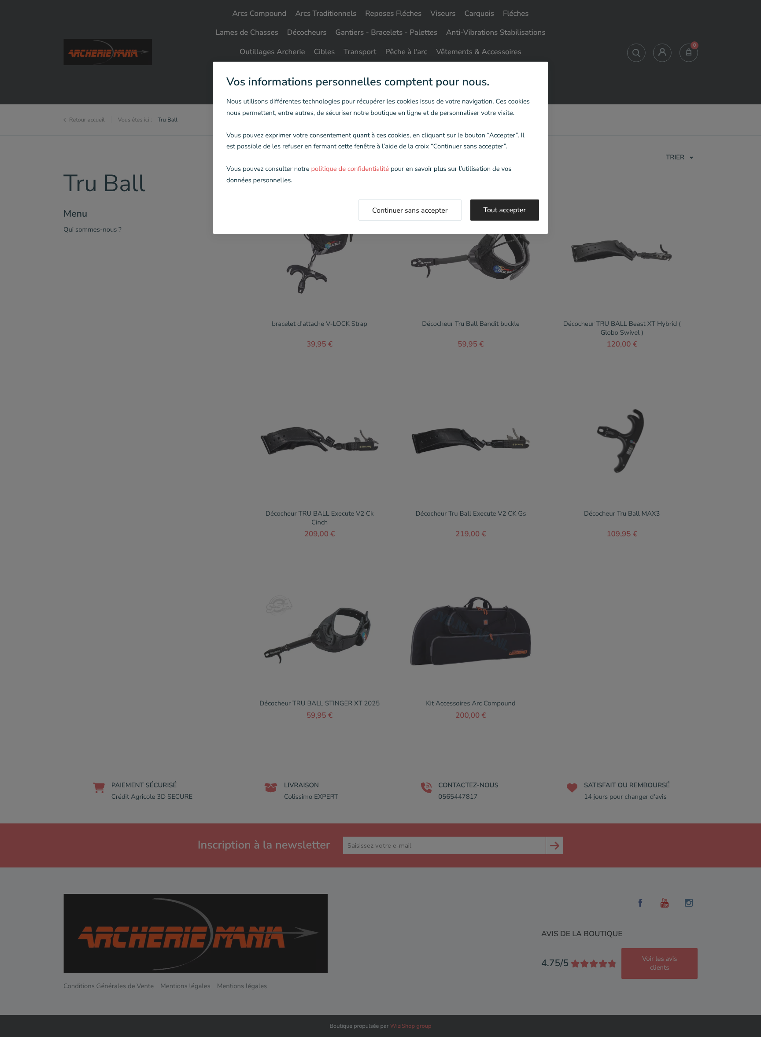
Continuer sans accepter (410, 210)
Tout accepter (505, 210)
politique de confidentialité (350, 169)
